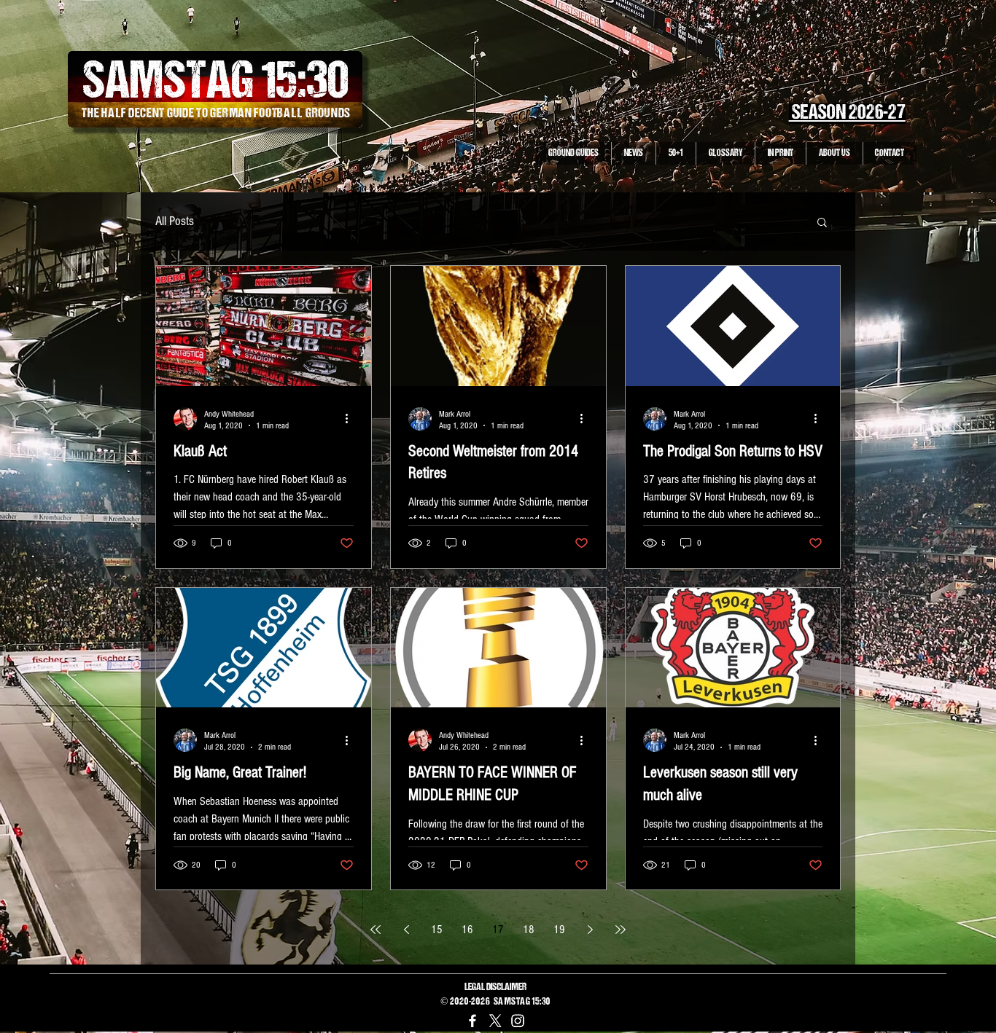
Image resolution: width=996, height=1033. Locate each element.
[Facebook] (472, 1021)
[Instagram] (518, 1021)
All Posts (174, 221)
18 (528, 929)
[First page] (375, 929)
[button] (822, 223)
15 (437, 929)
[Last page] (620, 929)
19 (559, 929)
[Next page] (590, 929)
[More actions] (351, 419)
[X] (495, 1021)
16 (467, 929)
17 (498, 929)
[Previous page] (406, 929)
